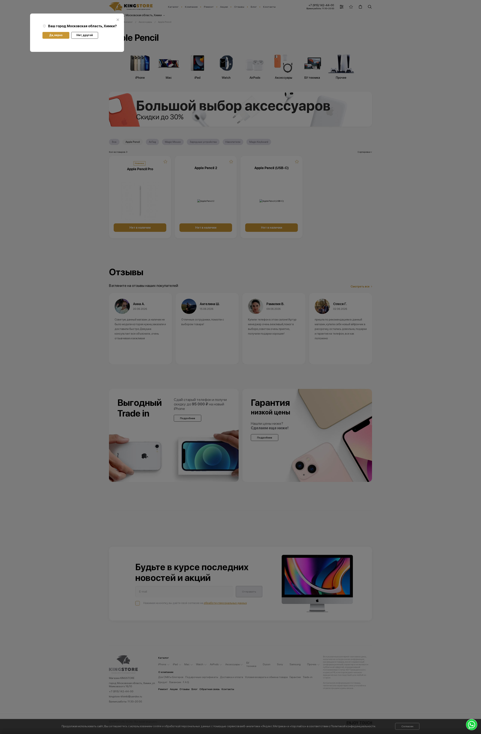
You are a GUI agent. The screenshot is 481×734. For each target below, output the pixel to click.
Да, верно (56, 35)
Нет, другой (84, 35)
